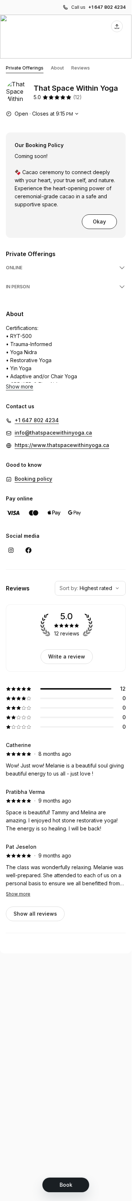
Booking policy (33, 479)
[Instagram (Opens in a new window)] (11, 550)
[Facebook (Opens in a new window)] (28, 550)
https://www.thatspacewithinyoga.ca (62, 445)
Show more (18, 894)
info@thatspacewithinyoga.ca (53, 432)
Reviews (80, 68)
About (57, 68)
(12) (77, 97)
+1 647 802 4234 (107, 7)
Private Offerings (24, 68)
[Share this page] (117, 26)
